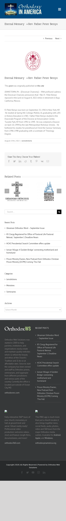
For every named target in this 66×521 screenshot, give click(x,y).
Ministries (10, 285)
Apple (37, 438)
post (11, 86)
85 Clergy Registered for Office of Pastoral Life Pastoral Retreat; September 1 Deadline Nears (47, 350)
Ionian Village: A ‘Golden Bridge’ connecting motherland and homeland (47, 376)
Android (57, 435)
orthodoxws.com (12, 392)
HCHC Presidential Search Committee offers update (28, 243)
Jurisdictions (27, 141)
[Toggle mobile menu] (59, 9)
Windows (49, 438)
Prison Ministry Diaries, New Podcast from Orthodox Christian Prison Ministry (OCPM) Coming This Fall (48, 393)
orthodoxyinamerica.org (45, 443)
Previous (48, 38)
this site (40, 86)
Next (57, 38)
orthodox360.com (12, 443)
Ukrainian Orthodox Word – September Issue (25, 228)
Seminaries (11, 291)
